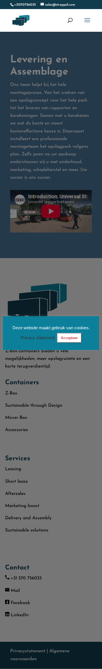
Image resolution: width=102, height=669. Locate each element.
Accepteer (69, 338)
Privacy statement (37, 337)
